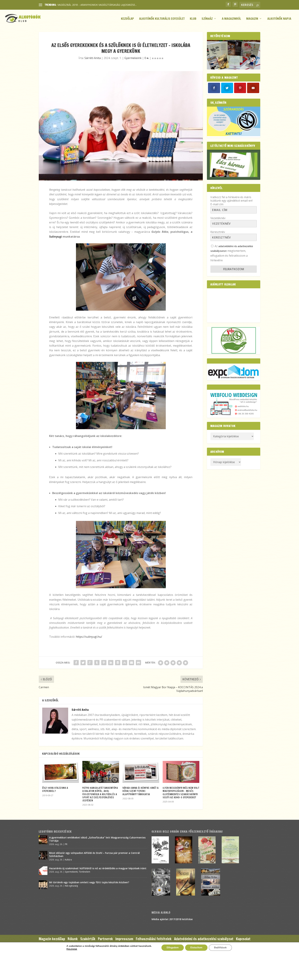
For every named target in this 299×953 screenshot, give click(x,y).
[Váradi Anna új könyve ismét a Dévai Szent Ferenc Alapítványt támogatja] (141, 772)
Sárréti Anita (92, 58)
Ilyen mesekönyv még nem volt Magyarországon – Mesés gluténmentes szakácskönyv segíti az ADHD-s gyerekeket (181, 792)
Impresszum (124, 938)
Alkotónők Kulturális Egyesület (162, 19)
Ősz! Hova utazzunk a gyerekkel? (55, 789)
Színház (207, 19)
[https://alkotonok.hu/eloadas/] (233, 135)
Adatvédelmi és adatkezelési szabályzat (203, 938)
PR (66, 844)
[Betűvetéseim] (233, 55)
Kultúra (68, 859)
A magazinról (231, 19)
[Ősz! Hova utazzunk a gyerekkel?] (60, 772)
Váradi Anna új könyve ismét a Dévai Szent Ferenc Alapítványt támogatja (141, 791)
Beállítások (220, 947)
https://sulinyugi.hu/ (89, 637)
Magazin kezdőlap (52, 938)
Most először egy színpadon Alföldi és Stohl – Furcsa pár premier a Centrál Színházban (94, 854)
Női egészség (71, 885)
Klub (193, 19)
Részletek (71, 949)
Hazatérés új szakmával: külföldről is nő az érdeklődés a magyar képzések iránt (97, 868)
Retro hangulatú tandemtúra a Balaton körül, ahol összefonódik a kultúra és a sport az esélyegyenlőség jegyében (100, 794)
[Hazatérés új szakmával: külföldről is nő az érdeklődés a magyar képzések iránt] (43, 870)
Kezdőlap (127, 19)
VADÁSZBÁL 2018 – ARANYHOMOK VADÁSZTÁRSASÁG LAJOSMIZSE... (97, 4)
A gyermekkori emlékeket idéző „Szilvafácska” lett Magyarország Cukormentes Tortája (97, 839)
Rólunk (73, 938)
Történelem (84, 871)
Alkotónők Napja (279, 19)
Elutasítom (196, 947)
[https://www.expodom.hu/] (233, 372)
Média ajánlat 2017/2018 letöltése (172, 919)
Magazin (252, 19)
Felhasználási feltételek (153, 938)
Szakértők (87, 938)
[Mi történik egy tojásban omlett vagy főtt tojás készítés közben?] (43, 884)
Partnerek (105, 938)
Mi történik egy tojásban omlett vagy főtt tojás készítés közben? (89, 882)
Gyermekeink (133, 58)
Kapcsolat (243, 938)
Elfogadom (173, 947)
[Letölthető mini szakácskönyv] (233, 165)
